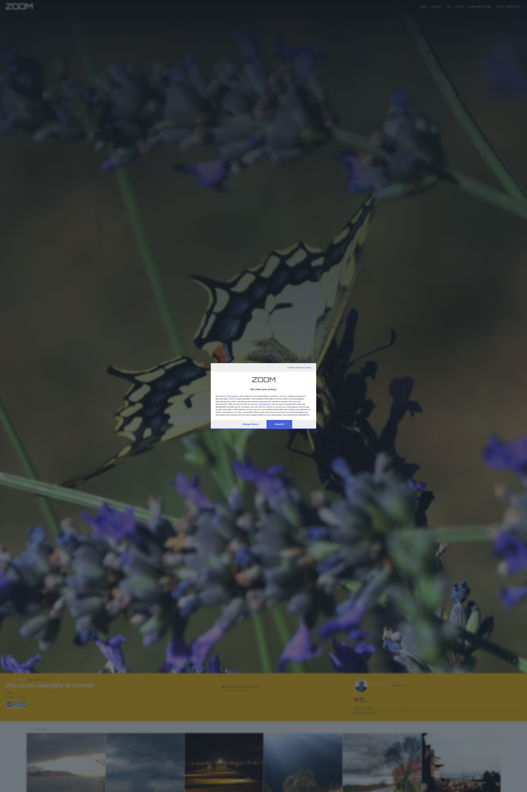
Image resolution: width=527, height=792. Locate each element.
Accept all (279, 424)
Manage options (251, 424)
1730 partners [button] (232, 396)
